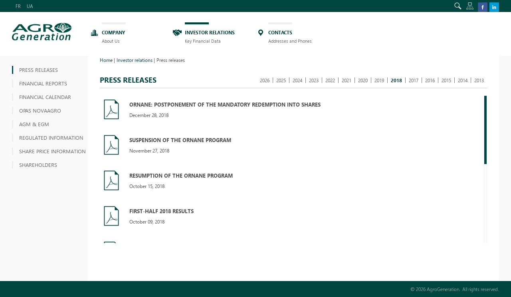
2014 (462, 80)
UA (30, 6)
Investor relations (135, 60)
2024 (297, 80)
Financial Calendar (45, 96)
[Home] (42, 31)
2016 (430, 80)
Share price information (52, 151)
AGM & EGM (34, 124)
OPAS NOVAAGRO (40, 110)
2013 (479, 80)
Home (106, 60)
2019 (379, 80)
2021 (346, 80)
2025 (281, 80)
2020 (363, 80)
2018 (396, 80)
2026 (264, 80)
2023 (314, 80)
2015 (446, 80)
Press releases (38, 69)
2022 (330, 80)
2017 (413, 80)
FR (18, 6)
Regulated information (51, 137)
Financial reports (43, 83)
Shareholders (38, 164)
